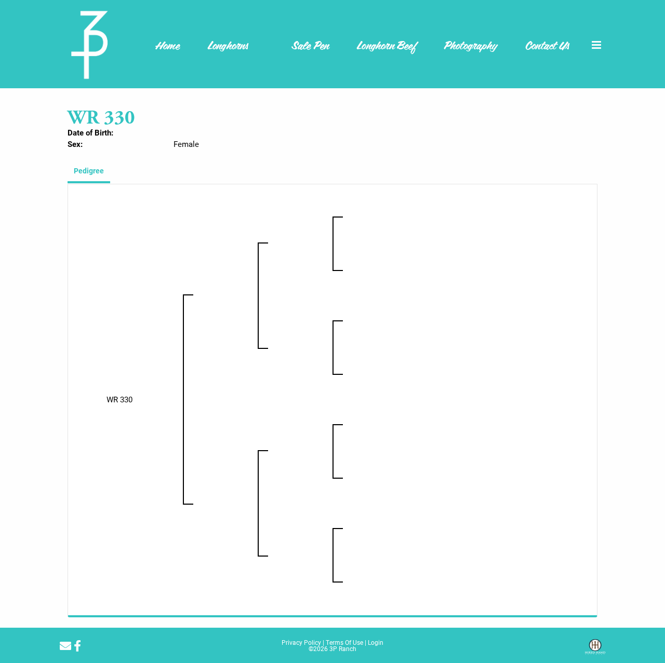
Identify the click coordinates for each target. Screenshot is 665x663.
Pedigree (89, 170)
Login (375, 642)
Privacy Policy (301, 642)
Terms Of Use (344, 642)
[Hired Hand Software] (595, 650)
